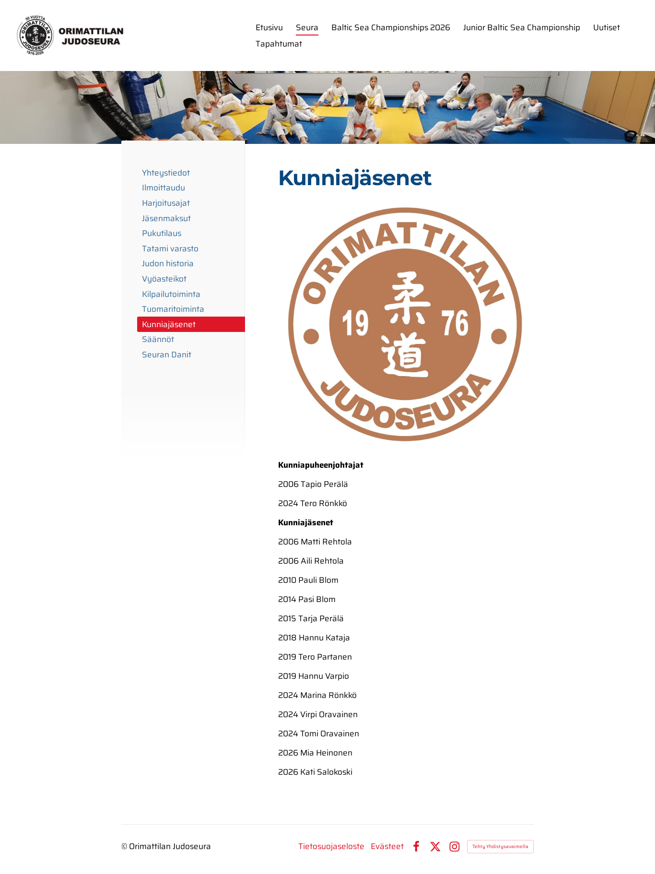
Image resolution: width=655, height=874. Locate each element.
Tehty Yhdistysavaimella (500, 846)
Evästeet (387, 846)
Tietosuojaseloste (331, 846)
